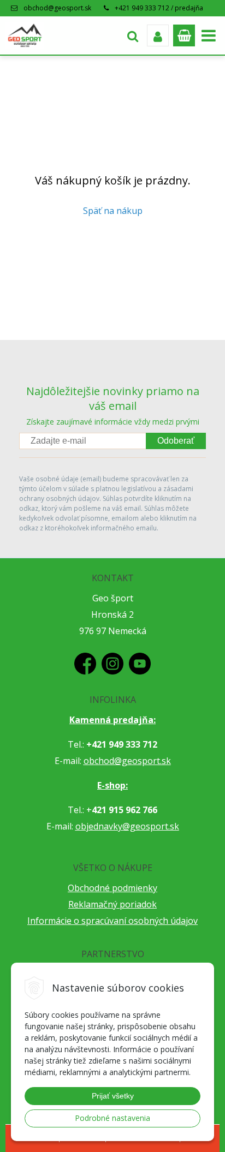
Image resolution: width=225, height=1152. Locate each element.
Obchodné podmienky (112, 888)
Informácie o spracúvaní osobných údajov (112, 921)
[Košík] (184, 35)
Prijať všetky (113, 1095)
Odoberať (175, 440)
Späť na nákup (113, 211)
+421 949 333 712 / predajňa (159, 8)
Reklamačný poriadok (112, 904)
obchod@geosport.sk (57, 8)
